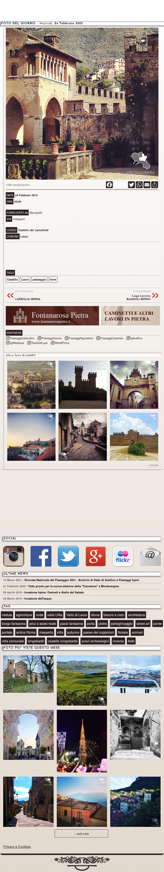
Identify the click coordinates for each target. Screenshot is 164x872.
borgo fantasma (13, 623)
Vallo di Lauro (76, 614)
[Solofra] (28, 735)
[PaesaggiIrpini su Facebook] (41, 557)
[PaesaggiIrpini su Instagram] (13, 557)
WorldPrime (62, 343)
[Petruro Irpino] (82, 802)
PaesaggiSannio (52, 338)
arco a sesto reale (42, 623)
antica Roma (25, 632)
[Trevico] (135, 674)
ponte (157, 623)
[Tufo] (135, 735)
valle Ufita (54, 614)
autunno (73, 632)
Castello (12, 279)
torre (53, 279)
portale (7, 632)
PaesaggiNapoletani (81, 338)
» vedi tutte (152, 465)
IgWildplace (17, 343)
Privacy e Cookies (17, 846)
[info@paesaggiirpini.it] (150, 556)
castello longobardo (63, 641)
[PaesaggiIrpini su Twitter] (68, 557)
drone (95, 614)
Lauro (25, 279)
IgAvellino (136, 338)
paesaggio (39, 279)
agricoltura (24, 614)
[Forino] (28, 674)
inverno (118, 641)
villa (60, 632)
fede (131, 641)
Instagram (19, 219)
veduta (7, 614)
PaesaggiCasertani (111, 338)
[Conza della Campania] (82, 681)
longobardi (36, 641)
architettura (136, 614)
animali (137, 632)
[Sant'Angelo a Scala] (135, 802)
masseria (46, 632)
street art (142, 623)
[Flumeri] (82, 741)
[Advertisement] (82, 10)
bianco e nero (114, 614)
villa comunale (13, 641)
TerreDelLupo (39, 343)
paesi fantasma (71, 623)
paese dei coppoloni (98, 632)
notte (39, 614)
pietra (102, 623)
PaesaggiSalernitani (22, 338)
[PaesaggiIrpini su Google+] (95, 557)
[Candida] (28, 802)
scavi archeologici (95, 641)
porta (91, 623)
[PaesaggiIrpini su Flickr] (123, 557)
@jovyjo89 (35, 212)
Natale (123, 632)
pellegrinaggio (122, 623)
